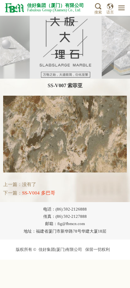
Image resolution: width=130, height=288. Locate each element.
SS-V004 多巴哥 (38, 192)
